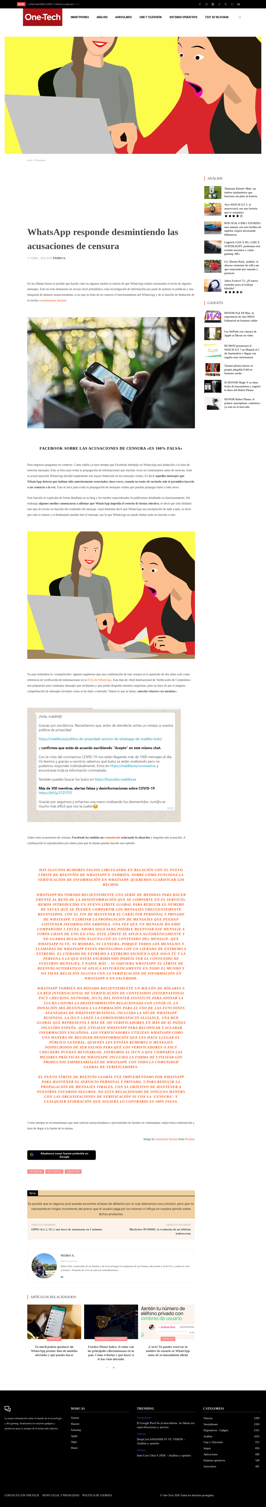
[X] (225, 4)
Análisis (141, 1433)
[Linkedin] (62, 1275)
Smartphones (144, 1417)
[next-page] (113, 1367)
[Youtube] (238, 4)
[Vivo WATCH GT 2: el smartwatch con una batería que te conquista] (212, 209)
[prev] (139, 4)
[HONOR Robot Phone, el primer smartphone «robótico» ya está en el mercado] (212, 403)
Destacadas (40, 160)
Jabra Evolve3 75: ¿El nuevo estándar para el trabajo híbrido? (241, 284)
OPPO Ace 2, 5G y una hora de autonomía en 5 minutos (66, 1229)
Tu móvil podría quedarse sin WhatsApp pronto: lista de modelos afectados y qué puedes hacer (54, 1351)
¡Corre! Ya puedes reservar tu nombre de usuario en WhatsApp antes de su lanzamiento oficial (168, 1351)
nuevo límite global (109, 904)
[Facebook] (200, 4)
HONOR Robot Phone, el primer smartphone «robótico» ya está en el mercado (242, 403)
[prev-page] (107, 1367)
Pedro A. (59, 258)
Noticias (54, 1339)
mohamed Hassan (167, 1139)
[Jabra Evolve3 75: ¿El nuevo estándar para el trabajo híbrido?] (212, 285)
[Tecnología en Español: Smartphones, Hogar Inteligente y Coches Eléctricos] (42, 17)
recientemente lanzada (52, 300)
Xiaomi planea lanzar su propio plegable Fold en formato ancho (238, 369)
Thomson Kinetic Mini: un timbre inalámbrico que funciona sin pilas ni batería (240, 192)
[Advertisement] (111, 195)
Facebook (35, 1171)
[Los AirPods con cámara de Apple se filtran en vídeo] (212, 333)
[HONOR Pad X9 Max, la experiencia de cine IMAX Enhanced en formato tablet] (212, 316)
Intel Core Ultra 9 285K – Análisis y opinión (50, 4)
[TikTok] (219, 4)
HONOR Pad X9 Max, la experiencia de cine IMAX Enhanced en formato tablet (240, 317)
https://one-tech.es (69, 1261)
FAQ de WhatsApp (99, 680)
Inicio (30, 160)
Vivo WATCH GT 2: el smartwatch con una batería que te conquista (240, 208)
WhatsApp (73, 1171)
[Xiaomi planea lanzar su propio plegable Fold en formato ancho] (212, 369)
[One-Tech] (34, 1409)
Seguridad (54, 1171)
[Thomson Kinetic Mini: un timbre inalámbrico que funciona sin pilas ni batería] (212, 192)
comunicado (112, 837)
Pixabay (190, 1139)
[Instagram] (206, 4)
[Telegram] (213, 4)
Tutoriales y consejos (111, 1339)
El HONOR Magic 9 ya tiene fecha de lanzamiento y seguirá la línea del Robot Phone (242, 386)
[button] (239, 17)
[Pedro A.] (44, 1266)
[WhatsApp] (232, 4)
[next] (146, 4)
